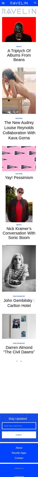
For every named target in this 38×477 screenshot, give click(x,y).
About (19, 447)
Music (19, 46)
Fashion (19, 118)
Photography (19, 296)
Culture (19, 173)
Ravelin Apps (19, 452)
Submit (19, 435)
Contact (19, 458)
